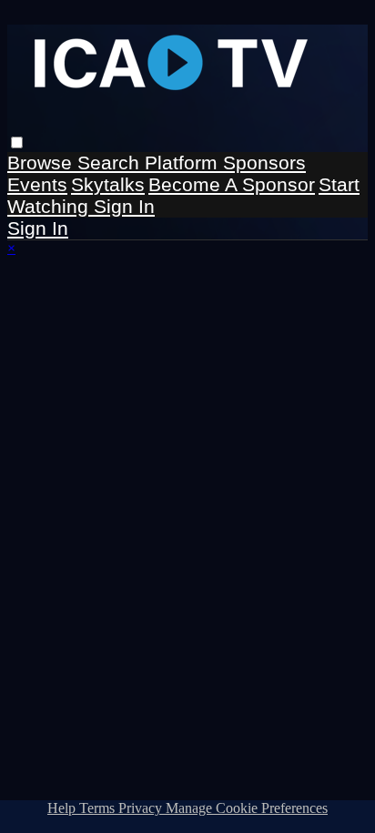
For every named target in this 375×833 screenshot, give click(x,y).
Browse (42, 162)
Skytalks (108, 184)
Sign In (37, 228)
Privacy (142, 808)
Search (111, 162)
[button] (17, 142)
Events (37, 184)
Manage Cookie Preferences (247, 808)
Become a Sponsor (231, 184)
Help (63, 808)
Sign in (124, 206)
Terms (98, 808)
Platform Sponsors (225, 162)
